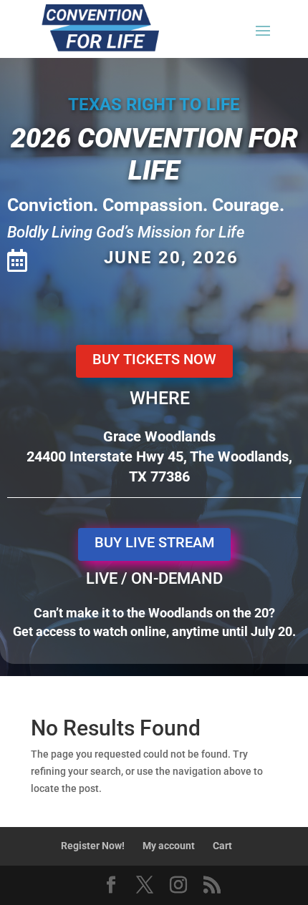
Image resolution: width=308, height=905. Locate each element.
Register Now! (93, 845)
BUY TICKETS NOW (154, 359)
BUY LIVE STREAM (154, 542)
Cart (222, 845)
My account (169, 845)
